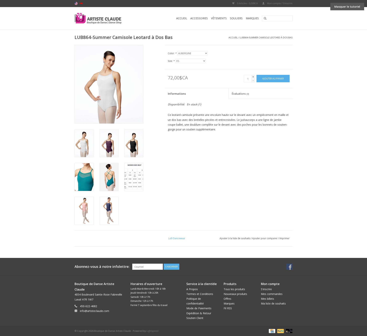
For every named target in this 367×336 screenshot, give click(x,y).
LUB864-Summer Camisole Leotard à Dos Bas (266, 37)
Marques (252, 18)
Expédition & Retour (198, 313)
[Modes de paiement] (271, 330)
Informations (177, 93)
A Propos (192, 289)
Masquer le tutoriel (347, 6)
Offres (227, 298)
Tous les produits (234, 289)
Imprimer (284, 238)
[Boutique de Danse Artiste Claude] (106, 18)
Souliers (236, 18)
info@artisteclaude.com (94, 311)
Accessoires (199, 18)
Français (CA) (81, 3)
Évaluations (240, 93)
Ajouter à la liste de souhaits (235, 238)
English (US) (76, 3)
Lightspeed (152, 331)
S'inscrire (266, 289)
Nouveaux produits (235, 294)
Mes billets (267, 298)
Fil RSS (228, 308)
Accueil (181, 18)
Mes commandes (272, 294)
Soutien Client (194, 318)
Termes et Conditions (199, 294)
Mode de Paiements (198, 308)
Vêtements (219, 18)
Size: (171, 61)
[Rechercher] (264, 18)
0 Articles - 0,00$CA (247, 3)
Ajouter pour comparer (265, 238)
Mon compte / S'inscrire (279, 3)
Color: (172, 53)
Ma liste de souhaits (273, 303)
